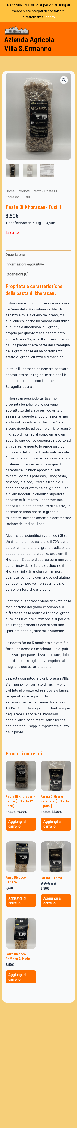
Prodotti (24, 191)
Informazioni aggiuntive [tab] (25, 264)
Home (10, 191)
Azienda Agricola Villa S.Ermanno (29, 44)
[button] (64, 80)
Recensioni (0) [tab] (17, 274)
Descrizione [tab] (15, 255)
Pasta (37, 191)
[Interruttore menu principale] (68, 39)
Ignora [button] (49, 17)
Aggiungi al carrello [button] (17, 823)
